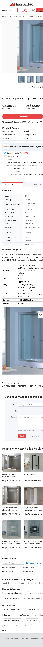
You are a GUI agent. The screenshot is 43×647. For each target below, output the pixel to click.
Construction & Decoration (17, 16)
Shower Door (6, 572)
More (4, 630)
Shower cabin (28, 572)
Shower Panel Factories (12, 609)
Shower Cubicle (28, 567)
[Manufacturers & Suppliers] (21, 4)
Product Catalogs (34, 563)
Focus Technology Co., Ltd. (29, 638)
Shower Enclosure (8, 567)
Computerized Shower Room (14, 593)
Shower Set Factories (33, 609)
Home (4, 16)
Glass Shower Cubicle (11, 598)
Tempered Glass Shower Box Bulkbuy (17, 626)
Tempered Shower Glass (12, 620)
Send (22, 436)
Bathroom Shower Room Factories (16, 615)
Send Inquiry (22, 116)
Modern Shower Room (32, 598)
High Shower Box (32, 620)
